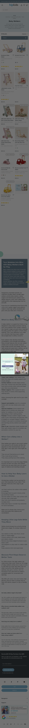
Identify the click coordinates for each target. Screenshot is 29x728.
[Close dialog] (26, 355)
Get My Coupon (7, 366)
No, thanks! (7, 368)
